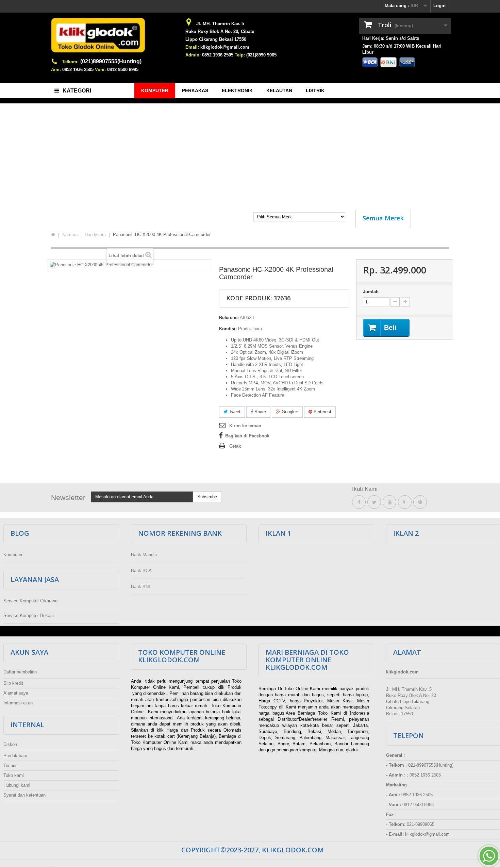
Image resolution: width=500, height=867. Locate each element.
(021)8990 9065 (261, 54)
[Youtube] (389, 502)
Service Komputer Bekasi (28, 615)
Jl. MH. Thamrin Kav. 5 (220, 23)
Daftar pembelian (20, 671)
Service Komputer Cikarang (30, 600)
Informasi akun (18, 702)
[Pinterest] (420, 502)
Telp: (240, 54)
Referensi (229, 317)
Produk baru (15, 755)
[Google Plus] (404, 502)
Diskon (10, 744)
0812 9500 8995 (122, 69)
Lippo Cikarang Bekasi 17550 (215, 39)
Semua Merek (383, 218)
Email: (192, 47)
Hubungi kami (16, 785)
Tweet (234, 411)
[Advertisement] (250, 152)
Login (439, 5)
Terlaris (10, 765)
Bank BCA (141, 570)
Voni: (100, 69)
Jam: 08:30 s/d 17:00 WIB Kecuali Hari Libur (401, 49)
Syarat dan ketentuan (24, 795)
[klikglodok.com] (114, 38)
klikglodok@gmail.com (224, 47)
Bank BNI (140, 586)
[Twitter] (374, 502)
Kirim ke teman (245, 425)
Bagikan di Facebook (247, 435)
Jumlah (371, 291)
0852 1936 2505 (78, 69)
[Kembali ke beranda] (53, 235)
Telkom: (70, 61)
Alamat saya (15, 693)
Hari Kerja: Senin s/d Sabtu (390, 38)
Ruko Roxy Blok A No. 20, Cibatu (219, 31)
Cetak (235, 446)
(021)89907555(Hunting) (110, 61)
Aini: (56, 69)
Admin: (193, 54)
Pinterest (321, 411)
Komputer (12, 554)
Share (259, 411)
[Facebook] (358, 502)
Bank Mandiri (144, 554)
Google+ (289, 411)
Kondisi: (228, 328)
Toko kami (13, 775)
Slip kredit (13, 683)
